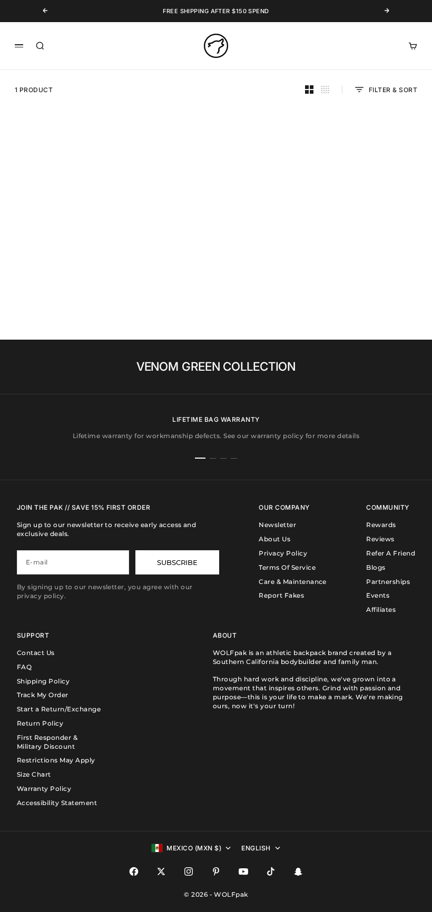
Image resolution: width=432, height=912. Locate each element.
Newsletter (277, 525)
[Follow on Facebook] (134, 871)
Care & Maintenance (293, 582)
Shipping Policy (43, 681)
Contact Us (36, 653)
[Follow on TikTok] (271, 871)
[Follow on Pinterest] (216, 871)
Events (377, 595)
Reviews (380, 539)
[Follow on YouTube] (243, 871)
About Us (274, 539)
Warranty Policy (44, 788)
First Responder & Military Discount (47, 741)
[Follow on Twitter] (161, 871)
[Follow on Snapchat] (298, 871)
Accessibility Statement (57, 803)
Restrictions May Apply (56, 760)
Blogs (375, 567)
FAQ (24, 667)
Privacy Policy (283, 553)
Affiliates (381, 609)
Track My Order (42, 695)
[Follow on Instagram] (188, 871)
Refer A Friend (390, 553)
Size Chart (34, 774)
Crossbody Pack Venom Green (71, 263)
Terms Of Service (287, 567)
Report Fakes (281, 595)
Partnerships (388, 582)
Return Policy (40, 723)
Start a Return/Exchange (59, 709)
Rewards (381, 525)
